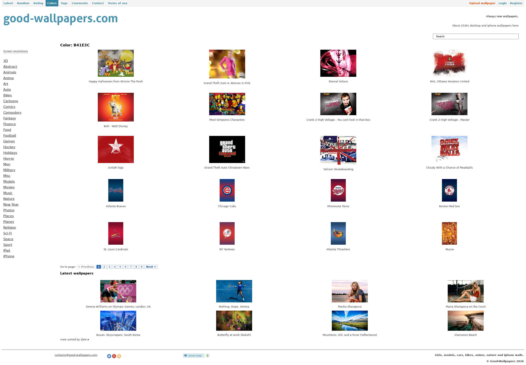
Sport (7, 245)
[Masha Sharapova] (350, 301)
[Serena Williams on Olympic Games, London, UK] (118, 301)
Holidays (10, 153)
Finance (9, 124)
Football (9, 136)
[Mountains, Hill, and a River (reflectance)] (350, 329)
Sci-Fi (7, 233)
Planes (8, 222)
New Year (11, 205)
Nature (9, 199)
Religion (9, 228)
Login (503, 3)
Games (9, 141)
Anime (8, 78)
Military (9, 170)
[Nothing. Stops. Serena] (234, 301)
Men (6, 164)
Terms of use (117, 3)
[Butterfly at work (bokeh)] (234, 329)
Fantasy (9, 118)
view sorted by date (74, 339)
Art (5, 84)
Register (516, 3)
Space (8, 239)
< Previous (86, 266)
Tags (64, 3)
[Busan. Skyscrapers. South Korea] (118, 329)
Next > (151, 266)
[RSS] (119, 357)
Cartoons (10, 101)
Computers (12, 113)
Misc (6, 176)
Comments (80, 3)
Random (23, 3)
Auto (7, 90)
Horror (8, 159)
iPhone (8, 256)
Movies (9, 187)
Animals (9, 72)
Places (8, 216)
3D (5, 61)
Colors (52, 3)
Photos (8, 210)
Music (8, 193)
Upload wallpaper (482, 3)
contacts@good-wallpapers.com (76, 355)
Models (9, 182)
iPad (6, 251)
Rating (38, 3)
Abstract (10, 67)
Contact (98, 3)
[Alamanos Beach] (466, 329)
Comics (9, 107)
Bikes (7, 95)
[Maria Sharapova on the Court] (466, 301)
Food (7, 130)
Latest (8, 3)
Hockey (9, 147)
